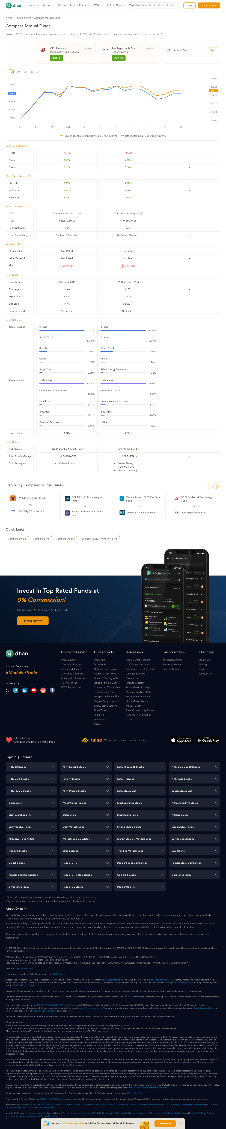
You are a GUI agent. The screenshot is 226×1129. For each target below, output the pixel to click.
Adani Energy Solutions (113, 369)
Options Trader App (105, 669)
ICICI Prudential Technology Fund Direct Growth (63, 50)
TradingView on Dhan (105, 682)
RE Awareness (69, 682)
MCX (140, 1093)
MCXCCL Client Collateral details (38, 1107)
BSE (128, 1093)
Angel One (45, 369)
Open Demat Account (138, 659)
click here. (30, 985)
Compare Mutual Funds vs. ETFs (99, 538)
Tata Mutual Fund (127, 448)
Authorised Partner (172, 659)
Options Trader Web (105, 673)
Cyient (43, 358)
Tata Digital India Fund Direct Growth (124, 50)
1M (11, 71)
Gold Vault (99, 719)
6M (25, 71)
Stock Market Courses (138, 696)
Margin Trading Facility (106, 696)
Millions (98, 724)
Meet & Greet (133, 705)
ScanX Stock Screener (106, 705)
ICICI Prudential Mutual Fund (66, 448)
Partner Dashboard (172, 664)
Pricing (203, 664)
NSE (134, 1093)
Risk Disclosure (128, 1113)
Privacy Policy (61, 1113)
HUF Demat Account (137, 664)
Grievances (75, 1113)
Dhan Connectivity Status (140, 710)
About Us (204, 659)
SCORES (56, 1104)
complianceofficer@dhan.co (180, 982)
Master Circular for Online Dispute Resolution (37, 1116)
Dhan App (99, 659)
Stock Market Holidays (138, 687)
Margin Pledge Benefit (106, 701)
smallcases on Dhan (104, 692)
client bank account (24, 968)
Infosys (43, 326)
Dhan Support (68, 659)
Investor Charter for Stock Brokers (89, 1104)
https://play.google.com (204, 1008)
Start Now (165, 1123)
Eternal (104, 337)
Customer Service (71, 664)
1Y (32, 71)
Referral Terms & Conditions (175, 1113)
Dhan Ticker (100, 710)
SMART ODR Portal (59, 1005)
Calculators (132, 678)
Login (189, 5)
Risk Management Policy (108, 1113)
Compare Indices (65, 538)
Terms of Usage (34, 1113)
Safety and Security (71, 669)
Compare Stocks (17, 538)
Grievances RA (88, 1113)
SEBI (23, 1104)
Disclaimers (48, 1113)
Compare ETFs (41, 538)
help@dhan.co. (59, 974)
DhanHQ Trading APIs (106, 678)
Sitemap (26, 757)
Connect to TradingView (107, 687)
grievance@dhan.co (111, 980)
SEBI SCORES (42, 1005)
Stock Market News (137, 701)
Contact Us (205, 673)
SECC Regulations (71, 687)
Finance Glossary (135, 682)
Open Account (209, 5)
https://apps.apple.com (44, 1011)
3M (18, 71)
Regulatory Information (138, 714)
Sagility (43, 348)
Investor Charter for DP (117, 1104)
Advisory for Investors (73, 678)
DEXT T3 (99, 714)
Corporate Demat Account (140, 669)
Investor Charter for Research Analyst (147, 1104)
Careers (203, 669)
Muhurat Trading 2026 (138, 692)
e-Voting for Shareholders (193, 1104)
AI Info (129, 719)
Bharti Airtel (46, 337)
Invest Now (31, 620)
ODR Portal (67, 1104)
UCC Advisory (172, 1104)
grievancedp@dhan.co (157, 980)
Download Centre (135, 673)
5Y (38, 71)
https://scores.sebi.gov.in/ (92, 1008)
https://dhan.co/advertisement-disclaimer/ (147, 1087)
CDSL (47, 1104)
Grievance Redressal (72, 673)
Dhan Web (100, 664)
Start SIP (56, 57)
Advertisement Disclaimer (148, 1113)
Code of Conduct (172, 669)
